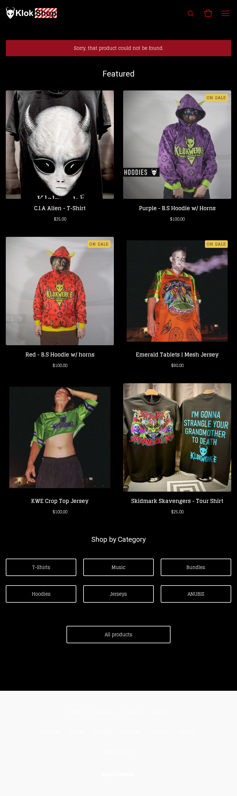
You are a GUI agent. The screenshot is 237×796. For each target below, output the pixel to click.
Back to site (118, 752)
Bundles (195, 567)
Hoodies (41, 594)
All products (118, 634)
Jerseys (118, 594)
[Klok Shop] (31, 13)
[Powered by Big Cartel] (118, 774)
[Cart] (208, 13)
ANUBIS (196, 594)
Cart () (159, 712)
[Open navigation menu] (225, 13)
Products (103, 712)
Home (77, 712)
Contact (133, 712)
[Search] (191, 13)
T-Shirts (41, 567)
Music (118, 567)
